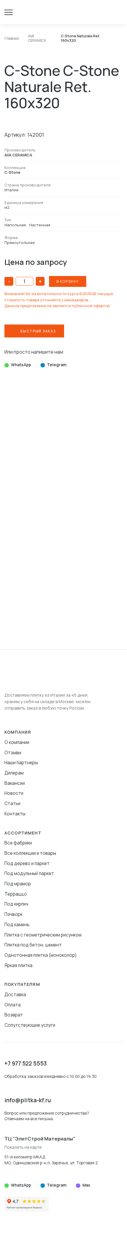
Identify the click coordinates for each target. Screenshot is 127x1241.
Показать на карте (23, 1147)
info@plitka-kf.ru (27, 1100)
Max (86, 1185)
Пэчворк (13, 914)
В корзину (67, 281)
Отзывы (12, 753)
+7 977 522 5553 (25, 1063)
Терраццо (15, 894)
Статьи (12, 803)
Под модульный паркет (29, 873)
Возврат (13, 1015)
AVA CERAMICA (18, 155)
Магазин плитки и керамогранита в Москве (24, 12)
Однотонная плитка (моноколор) (40, 955)
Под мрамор (17, 884)
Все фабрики (18, 843)
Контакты (14, 814)
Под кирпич (16, 904)
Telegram (56, 364)
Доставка (15, 994)
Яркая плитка (18, 965)
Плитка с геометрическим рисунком (43, 935)
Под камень (17, 924)
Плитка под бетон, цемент (33, 945)
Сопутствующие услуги (29, 1025)
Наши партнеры (21, 763)
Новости (13, 793)
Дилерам (14, 773)
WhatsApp (21, 364)
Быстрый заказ (38, 331)
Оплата (12, 1005)
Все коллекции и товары (30, 853)
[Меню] (11, 12)
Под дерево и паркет (27, 863)
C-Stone (12, 172)
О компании (16, 742)
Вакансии (14, 783)
